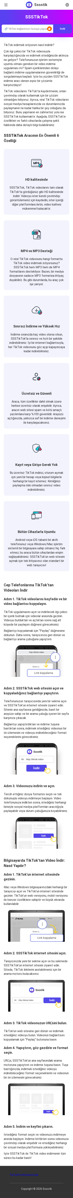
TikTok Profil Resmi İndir (24, 1174)
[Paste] (49, 28)
